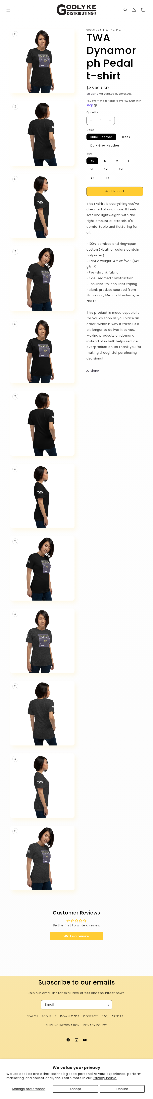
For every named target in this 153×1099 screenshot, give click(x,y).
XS (92, 161)
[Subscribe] (107, 1004)
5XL (108, 178)
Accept (75, 1089)
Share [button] (94, 371)
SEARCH (32, 1016)
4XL (93, 178)
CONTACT (90, 1016)
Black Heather (101, 137)
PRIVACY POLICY (95, 1025)
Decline (122, 1089)
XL (92, 169)
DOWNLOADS (69, 1016)
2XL (106, 169)
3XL (121, 169)
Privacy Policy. (105, 1078)
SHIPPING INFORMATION (62, 1025)
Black (126, 137)
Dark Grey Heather (104, 146)
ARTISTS (117, 1016)
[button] (8, 9)
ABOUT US (49, 1016)
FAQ (105, 1016)
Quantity (92, 112)
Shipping (92, 93)
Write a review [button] (76, 936)
